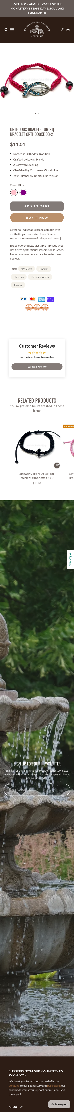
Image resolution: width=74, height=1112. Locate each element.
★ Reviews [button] (70, 559)
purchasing (54, 1085)
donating (14, 1085)
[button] (35, 113)
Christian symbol (40, 276)
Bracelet (43, 268)
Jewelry (18, 284)
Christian (19, 276)
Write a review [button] (37, 366)
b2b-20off (26, 268)
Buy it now (37, 217)
